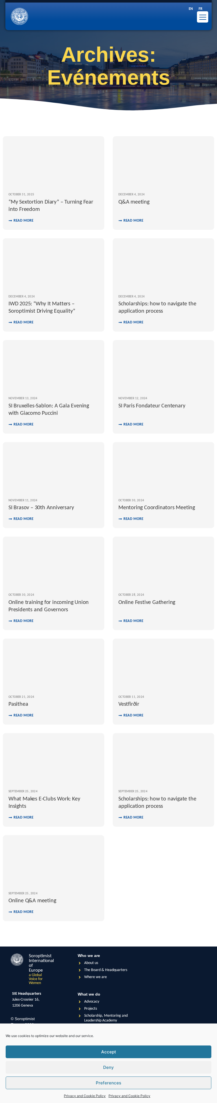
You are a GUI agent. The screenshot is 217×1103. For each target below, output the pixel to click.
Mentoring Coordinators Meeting (156, 508)
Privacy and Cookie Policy (85, 1096)
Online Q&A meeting (32, 901)
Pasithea (18, 704)
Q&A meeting (133, 202)
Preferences (108, 1083)
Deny (108, 1067)
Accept (108, 1052)
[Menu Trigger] (202, 17)
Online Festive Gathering (146, 602)
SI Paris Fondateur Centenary (151, 406)
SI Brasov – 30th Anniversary (41, 508)
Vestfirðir (128, 704)
